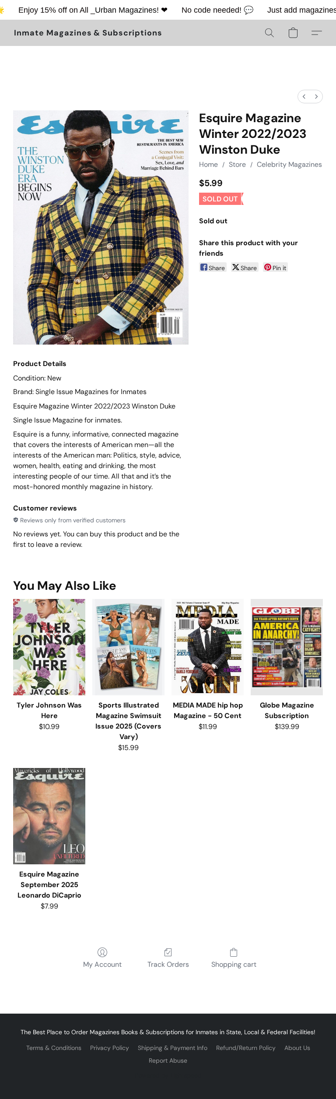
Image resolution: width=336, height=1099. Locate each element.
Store (237, 164)
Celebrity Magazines (289, 164)
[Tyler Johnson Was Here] (49, 647)
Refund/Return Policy (246, 1048)
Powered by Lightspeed (168, 1075)
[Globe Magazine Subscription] (287, 647)
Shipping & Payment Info (172, 1048)
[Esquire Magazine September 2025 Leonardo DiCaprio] (49, 816)
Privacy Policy (109, 1048)
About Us (297, 1048)
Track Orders (168, 964)
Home (208, 164)
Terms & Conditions (53, 1048)
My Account (102, 964)
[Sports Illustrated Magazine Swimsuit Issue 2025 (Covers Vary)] (128, 647)
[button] (88, 33)
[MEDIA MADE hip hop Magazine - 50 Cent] (208, 647)
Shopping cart (233, 964)
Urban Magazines (126, 10)
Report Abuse (168, 1060)
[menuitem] (304, 96)
